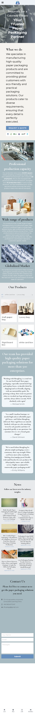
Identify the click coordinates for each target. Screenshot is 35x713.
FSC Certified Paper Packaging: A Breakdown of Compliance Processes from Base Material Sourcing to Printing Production (9, 540)
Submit (17, 656)
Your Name (6, 635)
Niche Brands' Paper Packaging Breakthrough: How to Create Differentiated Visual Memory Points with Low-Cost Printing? (9, 514)
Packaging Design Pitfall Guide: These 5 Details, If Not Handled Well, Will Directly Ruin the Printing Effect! (25, 539)
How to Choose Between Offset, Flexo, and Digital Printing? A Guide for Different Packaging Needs (9, 564)
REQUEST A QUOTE (17, 128)
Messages (6, 645)
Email (4, 639)
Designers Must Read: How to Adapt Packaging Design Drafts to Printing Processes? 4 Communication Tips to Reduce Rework (25, 514)
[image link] (17, 2)
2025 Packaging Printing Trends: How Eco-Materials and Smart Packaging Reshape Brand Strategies (25, 563)
